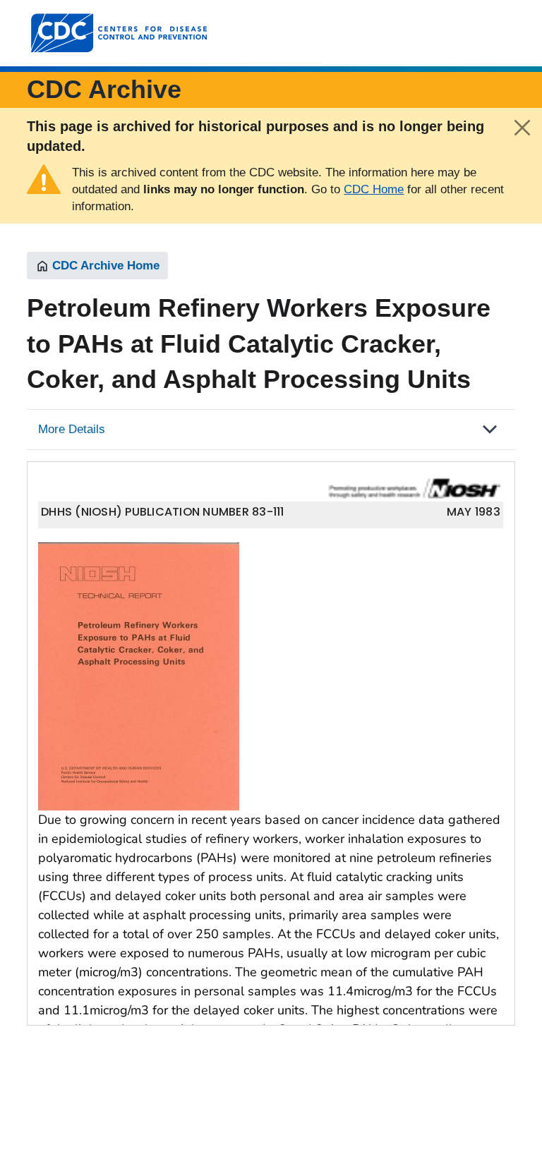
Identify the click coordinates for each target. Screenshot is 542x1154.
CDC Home (374, 189)
